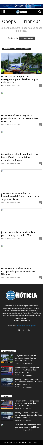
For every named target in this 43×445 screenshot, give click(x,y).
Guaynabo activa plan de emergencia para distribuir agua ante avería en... (19, 79)
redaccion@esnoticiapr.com (26, 325)
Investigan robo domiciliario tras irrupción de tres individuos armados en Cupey (19, 157)
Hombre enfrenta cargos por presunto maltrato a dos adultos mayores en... (19, 118)
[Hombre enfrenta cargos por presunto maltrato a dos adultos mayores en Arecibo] (21, 102)
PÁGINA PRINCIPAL (27, 38)
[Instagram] (19, 330)
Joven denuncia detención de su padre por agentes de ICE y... (18, 234)
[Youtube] (29, 330)
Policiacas (18, 375)
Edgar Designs (33, 442)
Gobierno (18, 363)
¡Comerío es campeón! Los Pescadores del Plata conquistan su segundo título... (20, 196)
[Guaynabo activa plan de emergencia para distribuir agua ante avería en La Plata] (21, 63)
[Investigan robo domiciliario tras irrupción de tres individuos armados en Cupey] (21, 141)
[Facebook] (14, 330)
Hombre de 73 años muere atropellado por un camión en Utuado (18, 271)
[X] (24, 330)
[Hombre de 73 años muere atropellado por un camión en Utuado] (21, 255)
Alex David (5, 85)
